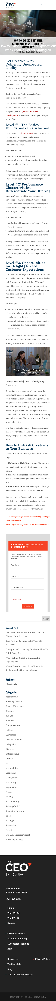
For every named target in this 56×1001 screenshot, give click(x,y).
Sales (8, 815)
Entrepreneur (12, 753)
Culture (9, 730)
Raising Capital (13, 806)
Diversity (10, 749)
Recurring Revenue (15, 811)
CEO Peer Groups (16, 933)
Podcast (9, 792)
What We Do (13, 918)
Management (12, 777)
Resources (12, 959)
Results (11, 923)
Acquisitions (12, 696)
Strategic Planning (17, 938)
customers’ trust (25, 133)
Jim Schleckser (20, 52)
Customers (39, 52)
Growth (9, 758)
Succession (11, 825)
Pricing (9, 796)
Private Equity (12, 801)
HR (7, 763)
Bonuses (10, 711)
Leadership (11, 772)
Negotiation (11, 787)
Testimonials (14, 964)
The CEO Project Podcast (18, 834)
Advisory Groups (14, 701)
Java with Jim (12, 768)
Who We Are (13, 913)
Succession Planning (18, 943)
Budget (9, 715)
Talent (9, 830)
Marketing (11, 782)
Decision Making (14, 739)
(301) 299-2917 (13, 898)
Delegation (11, 744)
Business (10, 720)
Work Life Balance (14, 839)
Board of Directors (15, 706)
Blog (9, 969)
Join (9, 949)
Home (10, 908)
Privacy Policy (42, 959)
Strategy (10, 820)
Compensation (13, 725)
